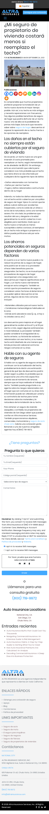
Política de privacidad (12, 541)
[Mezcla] (25, 94)
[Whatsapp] (30, 94)
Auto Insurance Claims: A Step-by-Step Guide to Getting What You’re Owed (25, 643)
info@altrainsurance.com (13, 794)
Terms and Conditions (35, 539)
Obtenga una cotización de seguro (19, 699)
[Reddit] (20, 94)
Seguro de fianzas (11, 738)
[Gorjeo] (11, 94)
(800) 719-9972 (30, 1)
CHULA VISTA (7, 767)
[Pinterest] (16, 94)
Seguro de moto (10, 729)
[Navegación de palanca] (5, 18)
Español (25, 6)
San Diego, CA (24, 617)
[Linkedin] (34, 94)
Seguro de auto (10, 726)
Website (27, 541)
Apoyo (6, 703)
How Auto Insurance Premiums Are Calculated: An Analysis (22, 649)
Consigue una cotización (35, 12)
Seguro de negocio (12, 735)
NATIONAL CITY (8, 755)
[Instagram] (39, 94)
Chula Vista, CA (24, 620)
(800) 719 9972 (8, 789)
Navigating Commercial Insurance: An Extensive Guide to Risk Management (24, 638)
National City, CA (24, 615)
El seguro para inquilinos (14, 732)
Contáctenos (9, 709)
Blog (5, 706)
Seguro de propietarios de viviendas (19, 741)
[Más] (6, 98)
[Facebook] (6, 94)
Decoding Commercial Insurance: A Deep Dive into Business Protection (25, 655)
